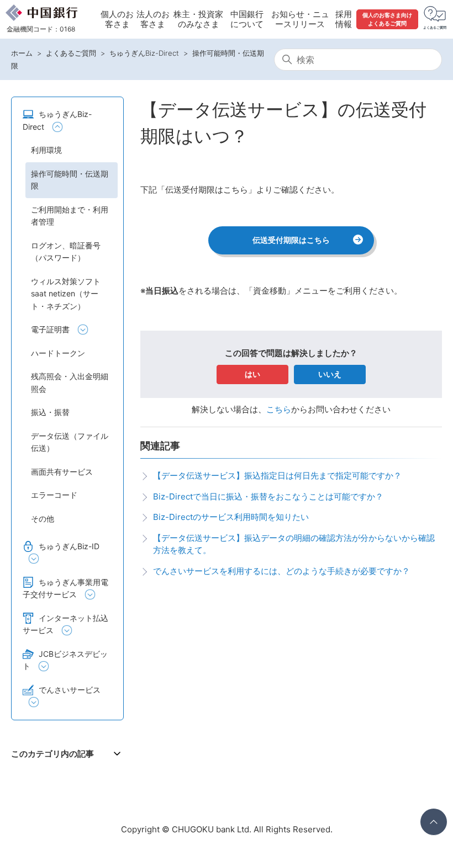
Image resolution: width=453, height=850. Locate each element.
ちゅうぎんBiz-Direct (144, 53)
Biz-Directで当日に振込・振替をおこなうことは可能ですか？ (268, 496)
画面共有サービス (62, 471)
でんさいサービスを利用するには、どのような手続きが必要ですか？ (281, 571)
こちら (278, 409)
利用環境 (46, 150)
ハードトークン (58, 353)
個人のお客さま (117, 19)
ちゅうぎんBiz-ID (69, 546)
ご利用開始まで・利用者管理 (69, 216)
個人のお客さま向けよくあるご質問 (387, 19)
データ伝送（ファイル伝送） (69, 442)
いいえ (329, 374)
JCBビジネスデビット (65, 660)
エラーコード (54, 495)
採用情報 (343, 19)
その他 (42, 518)
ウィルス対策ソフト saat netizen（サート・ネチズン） (66, 294)
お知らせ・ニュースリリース (300, 19)
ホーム (22, 53)
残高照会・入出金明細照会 (69, 382)
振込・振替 (50, 412)
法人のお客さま (153, 19)
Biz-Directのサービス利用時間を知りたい (231, 517)
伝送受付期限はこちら (291, 240)
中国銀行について (247, 19)
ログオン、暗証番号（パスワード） (66, 252)
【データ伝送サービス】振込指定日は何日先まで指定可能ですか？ (277, 475)
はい (252, 374)
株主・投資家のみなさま (198, 19)
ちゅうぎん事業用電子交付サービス (65, 588)
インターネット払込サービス (65, 624)
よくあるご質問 (71, 53)
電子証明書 (50, 329)
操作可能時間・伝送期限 (69, 180)
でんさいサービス (70, 689)
